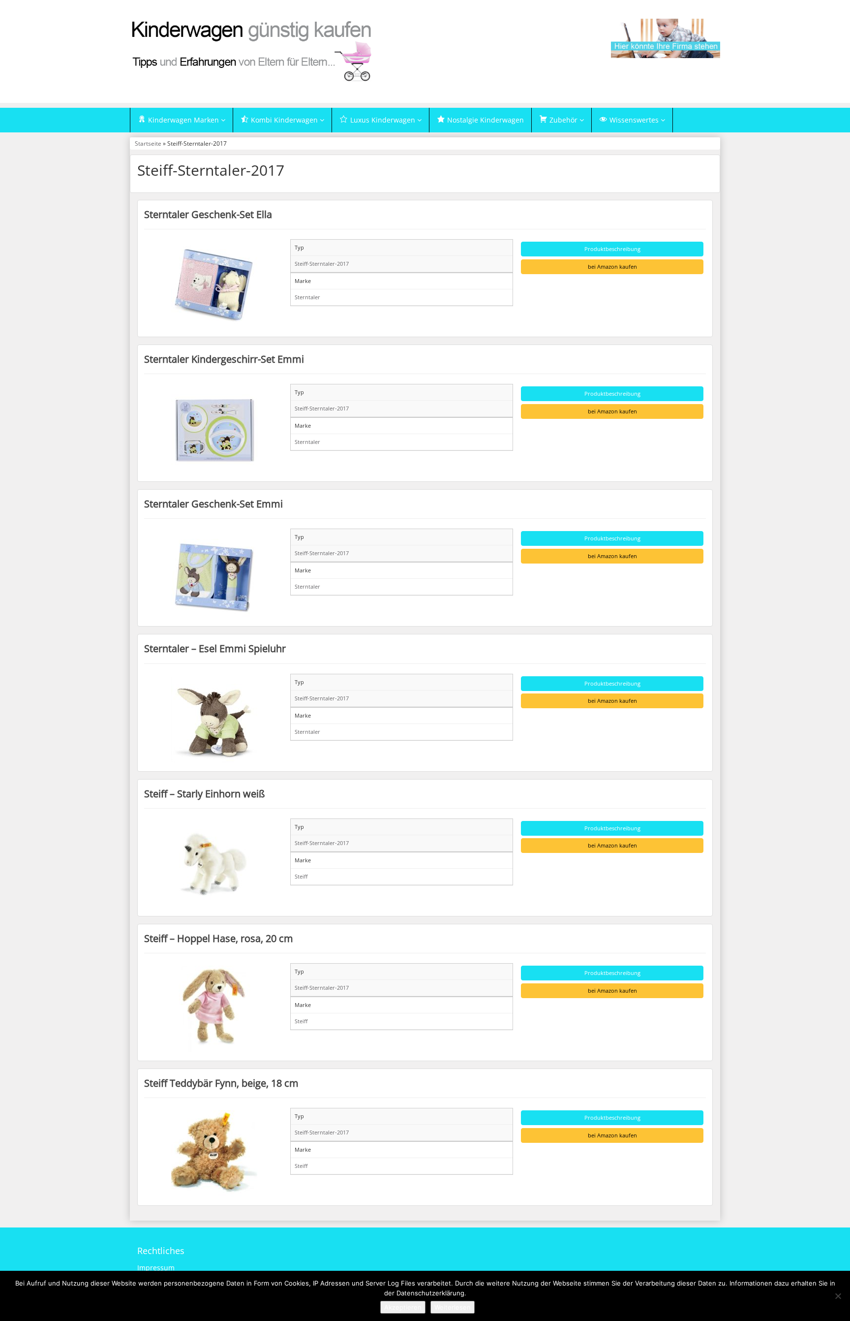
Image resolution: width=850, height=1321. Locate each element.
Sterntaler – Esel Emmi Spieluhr (215, 648)
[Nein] (838, 1296)
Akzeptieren (403, 1307)
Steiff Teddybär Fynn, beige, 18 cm (221, 1083)
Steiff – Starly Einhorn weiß (204, 793)
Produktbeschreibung (612, 248)
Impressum (156, 1267)
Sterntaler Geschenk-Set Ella (208, 214)
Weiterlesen (452, 1307)
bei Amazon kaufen (612, 266)
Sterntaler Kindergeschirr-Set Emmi (224, 359)
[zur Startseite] (253, 50)
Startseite (148, 143)
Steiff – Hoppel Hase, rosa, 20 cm (218, 938)
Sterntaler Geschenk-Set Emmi (213, 503)
